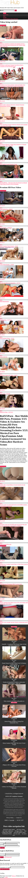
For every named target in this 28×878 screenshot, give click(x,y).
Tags (4, 16)
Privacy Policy (10, 817)
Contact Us (19, 817)
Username (2, 842)
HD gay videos (18, 831)
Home (4, 13)
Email (1, 844)
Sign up (2, 847)
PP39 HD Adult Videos (9, 829)
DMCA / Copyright (9, 820)
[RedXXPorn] (10, 5)
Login (2, 857)
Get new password (5, 869)
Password (2, 846)
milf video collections (7, 831)
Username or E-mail (5, 867)
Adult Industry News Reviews (10, 18)
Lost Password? (8, 857)
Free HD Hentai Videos (20, 832)
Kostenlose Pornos (7, 833)
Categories (5, 14)
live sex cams (17, 833)
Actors (4, 17)
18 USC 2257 (20, 820)
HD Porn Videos (21, 829)
